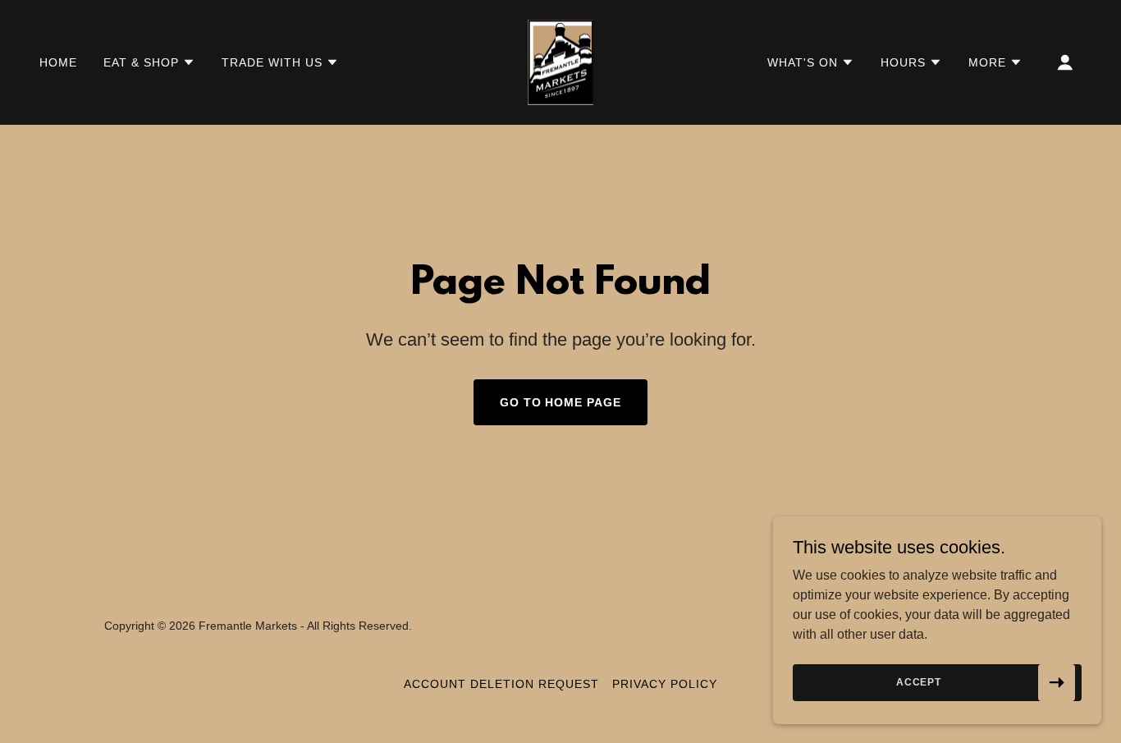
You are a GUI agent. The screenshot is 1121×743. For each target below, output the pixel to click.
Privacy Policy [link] (664, 683)
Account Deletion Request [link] (501, 683)
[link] (560, 61)
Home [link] (58, 62)
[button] (149, 62)
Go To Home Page (561, 402)
